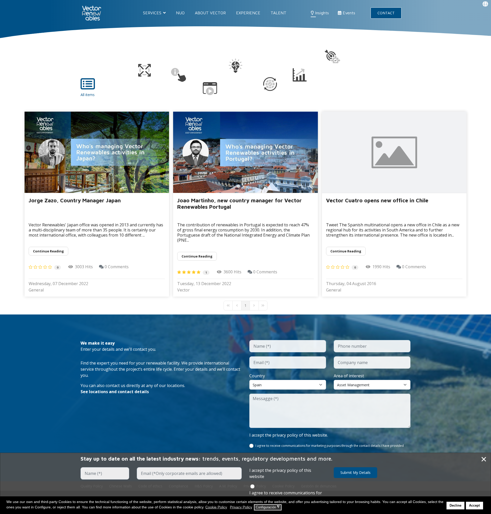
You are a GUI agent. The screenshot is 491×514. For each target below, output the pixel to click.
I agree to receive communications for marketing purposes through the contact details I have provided (329, 445)
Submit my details (355, 472)
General (36, 290)
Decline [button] (455, 505)
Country (257, 376)
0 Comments (117, 267)
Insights (321, 12)
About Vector (210, 12)
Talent (278, 12)
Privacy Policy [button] (241, 507)
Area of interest (349, 376)
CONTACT (386, 12)
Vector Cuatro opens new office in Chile (377, 200)
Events (348, 12)
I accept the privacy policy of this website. (288, 435)
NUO (180, 12)
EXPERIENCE (248, 12)
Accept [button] (474, 505)
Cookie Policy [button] (216, 507)
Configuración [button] (268, 507)
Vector (183, 290)
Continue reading (48, 251)
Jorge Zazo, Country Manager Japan (75, 200)
